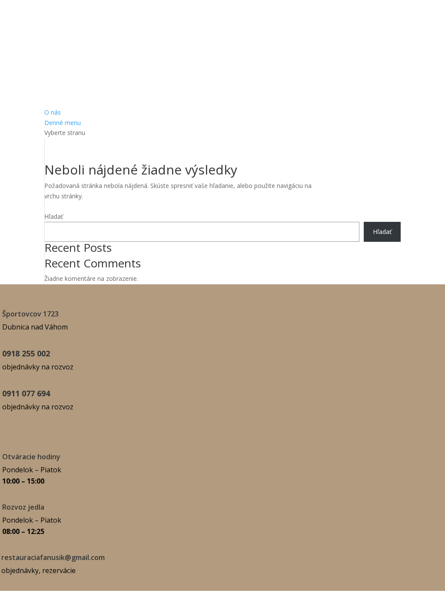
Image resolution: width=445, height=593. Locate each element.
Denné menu (62, 123)
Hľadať (53, 216)
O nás (52, 112)
